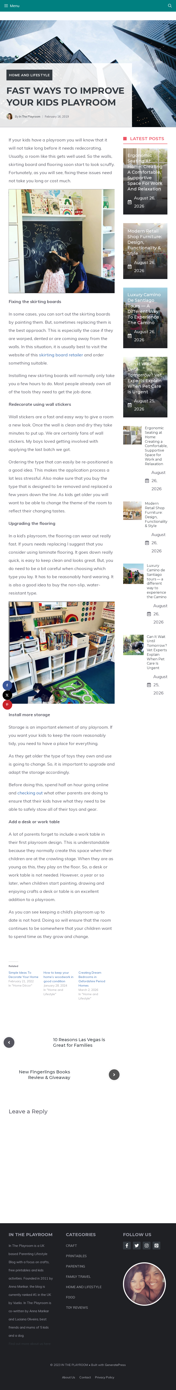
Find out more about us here (30, 1344)
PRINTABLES (76, 1256)
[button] (170, 6)
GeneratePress (115, 1365)
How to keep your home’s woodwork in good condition (58, 977)
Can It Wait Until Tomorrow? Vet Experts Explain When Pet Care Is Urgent (157, 652)
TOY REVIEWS (77, 1308)
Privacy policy (104, 1377)
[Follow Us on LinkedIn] (156, 1245)
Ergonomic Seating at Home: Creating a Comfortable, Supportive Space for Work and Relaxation (144, 172)
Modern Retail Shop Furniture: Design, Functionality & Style (156, 514)
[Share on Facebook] (7, 685)
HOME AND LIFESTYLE (84, 1287)
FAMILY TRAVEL (78, 1277)
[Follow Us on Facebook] (127, 1245)
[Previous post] (9, 1042)
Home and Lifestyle (29, 75)
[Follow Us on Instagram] (146, 1245)
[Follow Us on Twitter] (137, 1245)
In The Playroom (29, 116)
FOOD (70, 1297)
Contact (85, 1377)
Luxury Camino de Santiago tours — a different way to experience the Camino (157, 581)
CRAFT (71, 1246)
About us (68, 1377)
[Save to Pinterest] (7, 705)
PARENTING (75, 1266)
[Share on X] (7, 695)
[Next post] (114, 1075)
